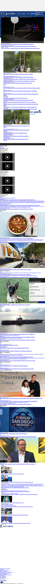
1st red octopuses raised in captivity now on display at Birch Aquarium (15, 404)
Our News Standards (3, 571)
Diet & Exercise (3, 237)
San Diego (3, 43)
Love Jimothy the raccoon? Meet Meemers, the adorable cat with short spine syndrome (19, 277)
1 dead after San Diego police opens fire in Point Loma (15, 98)
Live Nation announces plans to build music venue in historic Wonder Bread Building (18, 401)
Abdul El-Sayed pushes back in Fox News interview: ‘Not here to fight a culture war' (17, 482)
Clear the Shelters (6, 87)
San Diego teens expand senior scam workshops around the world (14, 348)
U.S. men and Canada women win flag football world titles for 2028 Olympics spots (17, 506)
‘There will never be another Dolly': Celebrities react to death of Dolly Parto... (20, 79)
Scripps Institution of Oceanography (6, 403)
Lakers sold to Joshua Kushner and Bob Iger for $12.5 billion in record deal (16, 209)
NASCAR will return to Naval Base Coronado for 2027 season (13, 433)
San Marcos (5, 80)
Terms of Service (3, 577)
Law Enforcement (3, 359)
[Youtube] (14, 567)
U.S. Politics (3, 466)
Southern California (3, 204)
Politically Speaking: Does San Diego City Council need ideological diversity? (17, 368)
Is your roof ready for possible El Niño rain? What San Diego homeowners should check (20, 48)
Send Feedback (2, 575)
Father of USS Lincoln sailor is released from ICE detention (12, 473)
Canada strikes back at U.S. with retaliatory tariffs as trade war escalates (15, 487)
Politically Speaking (3, 364)
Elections (1, 241)
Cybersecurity (2, 347)
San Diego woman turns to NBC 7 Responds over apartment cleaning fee (16, 351)
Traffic (28, 13)
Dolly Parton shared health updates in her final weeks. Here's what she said (15, 491)
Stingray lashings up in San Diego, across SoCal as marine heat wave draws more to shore (20, 205)
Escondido (5, 90)
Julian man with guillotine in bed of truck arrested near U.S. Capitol (18, 74)
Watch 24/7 (33, 13)
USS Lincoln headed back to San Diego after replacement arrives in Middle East (17, 334)
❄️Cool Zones (16, 17)
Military (1, 336)
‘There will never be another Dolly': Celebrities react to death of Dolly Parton (20, 109)
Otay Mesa (2, 147)
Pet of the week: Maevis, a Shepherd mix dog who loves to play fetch (15, 304)
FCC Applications (3, 576)
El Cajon (5, 93)
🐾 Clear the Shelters (8, 17)
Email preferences (39, 14)
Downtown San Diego (4, 400)
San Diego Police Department (8, 76)
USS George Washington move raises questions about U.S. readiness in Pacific (17, 337)
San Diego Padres (6, 82)
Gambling (2, 198)
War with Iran (2, 333)
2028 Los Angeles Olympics (7, 504)
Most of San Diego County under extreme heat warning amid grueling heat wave (18, 46)
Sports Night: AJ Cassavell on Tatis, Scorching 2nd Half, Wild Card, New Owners (17, 464)
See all (4, 85)
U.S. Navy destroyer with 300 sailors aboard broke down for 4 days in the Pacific (17, 340)
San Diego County (3, 303)
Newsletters (2, 569)
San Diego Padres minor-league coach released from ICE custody (17, 83)
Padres (1, 463)
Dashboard (38, 13)
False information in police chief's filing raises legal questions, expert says (16, 356)
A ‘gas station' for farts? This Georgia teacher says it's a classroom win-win (19, 107)
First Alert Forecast (4, 45)
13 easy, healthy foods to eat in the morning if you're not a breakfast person (16, 238)
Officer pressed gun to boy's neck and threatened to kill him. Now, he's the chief (17, 360)
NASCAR (2, 432)
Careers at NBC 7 (3, 580)
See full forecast (32, 114)
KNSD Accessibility (3, 573)
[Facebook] (14, 537)
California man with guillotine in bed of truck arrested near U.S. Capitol (15, 269)
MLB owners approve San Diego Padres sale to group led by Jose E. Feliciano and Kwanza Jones (21, 398)
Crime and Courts (3, 268)
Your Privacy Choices (4, 579)
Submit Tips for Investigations (5, 568)
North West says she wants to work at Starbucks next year (12, 502)
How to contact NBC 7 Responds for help (9, 345)
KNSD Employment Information (5, 574)
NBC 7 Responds (3, 344)
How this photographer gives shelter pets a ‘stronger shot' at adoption (15, 274)
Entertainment (4, 489)
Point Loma (5, 97)
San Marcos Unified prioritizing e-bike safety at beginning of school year (19, 81)
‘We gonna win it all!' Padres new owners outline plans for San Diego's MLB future (18, 436)
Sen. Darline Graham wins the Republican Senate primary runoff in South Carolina (18, 242)
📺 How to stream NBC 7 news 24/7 (25, 17)
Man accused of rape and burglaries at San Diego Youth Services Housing (17, 44)
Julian (4, 73)
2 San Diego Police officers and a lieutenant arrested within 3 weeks (18, 77)
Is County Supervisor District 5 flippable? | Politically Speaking (14, 365)
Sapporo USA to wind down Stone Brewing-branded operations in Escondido (20, 91)
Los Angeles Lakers (3, 208)
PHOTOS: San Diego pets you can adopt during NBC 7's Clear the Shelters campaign (21, 88)
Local (18, 13)
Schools (4, 106)
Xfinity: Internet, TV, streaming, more (6, 572)
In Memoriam (5, 78)
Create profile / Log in (40, 12)
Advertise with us (3, 580)
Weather (23, 13)
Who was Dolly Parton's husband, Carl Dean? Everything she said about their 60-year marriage (19, 494)
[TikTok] (14, 557)
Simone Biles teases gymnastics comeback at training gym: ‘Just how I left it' (16, 523)
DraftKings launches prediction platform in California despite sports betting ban (17, 199)
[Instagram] (14, 547)
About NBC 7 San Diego (4, 570)
